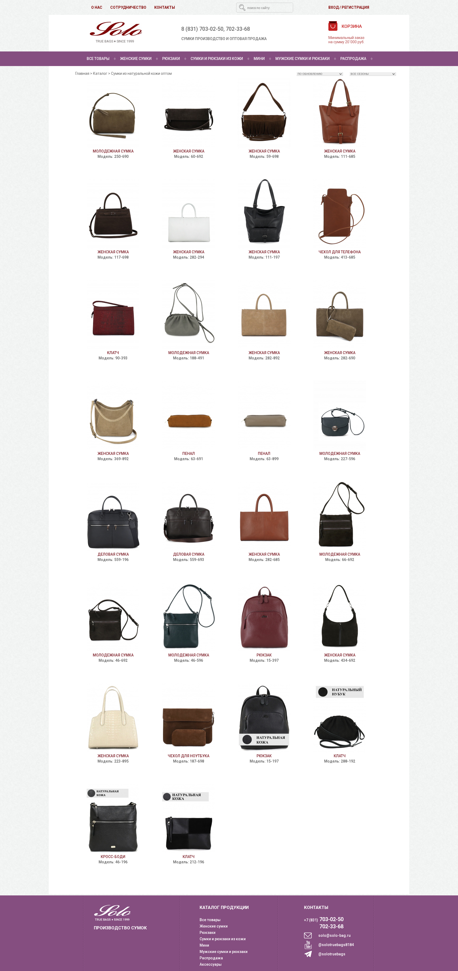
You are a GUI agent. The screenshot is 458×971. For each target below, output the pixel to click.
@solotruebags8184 (336, 945)
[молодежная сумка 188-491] (188, 315)
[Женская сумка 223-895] (113, 718)
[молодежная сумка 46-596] (188, 617)
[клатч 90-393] (113, 315)
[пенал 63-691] (188, 416)
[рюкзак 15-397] (264, 617)
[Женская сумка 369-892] (113, 416)
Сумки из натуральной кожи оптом (141, 73)
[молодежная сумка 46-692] (113, 617)
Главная (82, 73)
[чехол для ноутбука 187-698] (188, 718)
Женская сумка (188, 151)
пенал (188, 453)
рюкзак (264, 655)
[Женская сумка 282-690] (340, 315)
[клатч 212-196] (188, 819)
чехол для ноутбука (188, 756)
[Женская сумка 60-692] (188, 113)
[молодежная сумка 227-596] (340, 416)
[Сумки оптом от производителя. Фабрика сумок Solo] (115, 33)
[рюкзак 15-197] (264, 718)
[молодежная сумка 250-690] (113, 113)
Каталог (100, 73)
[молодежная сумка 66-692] (340, 516)
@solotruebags (331, 954)
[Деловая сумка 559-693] (188, 516)
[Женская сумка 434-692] (340, 617)
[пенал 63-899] (264, 416)
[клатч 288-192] (340, 718)
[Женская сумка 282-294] (188, 214)
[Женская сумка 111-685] (340, 113)
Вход (333, 7)
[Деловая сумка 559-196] (113, 516)
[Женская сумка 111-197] (264, 214)
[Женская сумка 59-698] (264, 113)
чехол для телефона (340, 252)
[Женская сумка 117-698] (113, 214)
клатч (113, 353)
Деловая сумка (113, 554)
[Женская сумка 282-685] (264, 516)
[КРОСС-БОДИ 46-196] (113, 819)
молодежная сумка (113, 151)
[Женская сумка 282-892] (264, 315)
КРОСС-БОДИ (113, 857)
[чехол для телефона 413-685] (340, 214)
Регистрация (355, 7)
